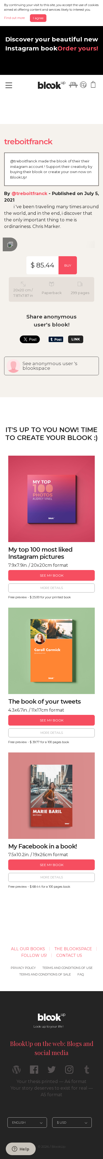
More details (51, 588)
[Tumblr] (87, 1071)
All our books (28, 948)
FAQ (80, 974)
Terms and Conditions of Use (67, 968)
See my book (51, 575)
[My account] (83, 84)
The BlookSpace (73, 948)
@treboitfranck (29, 193)
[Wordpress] (16, 1071)
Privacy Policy (23, 968)
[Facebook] (34, 1071)
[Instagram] (69, 1071)
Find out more (14, 18)
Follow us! (34, 955)
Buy (67, 265)
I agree (38, 18)
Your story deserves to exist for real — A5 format (51, 1091)
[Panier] (93, 84)
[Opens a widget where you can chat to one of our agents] (20, 1149)
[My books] (73, 84)
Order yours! (77, 48)
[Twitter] (52, 1071)
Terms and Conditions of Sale (45, 974)
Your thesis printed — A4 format (51, 1081)
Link (75, 339)
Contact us (69, 955)
